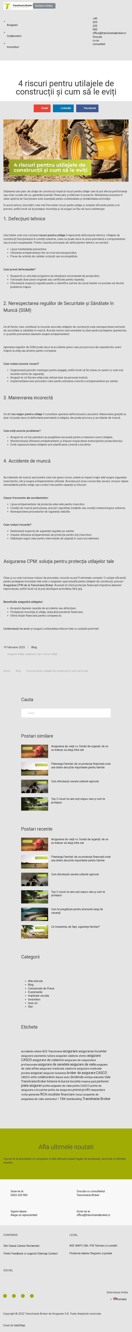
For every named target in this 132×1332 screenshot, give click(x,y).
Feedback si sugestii (24, 1253)
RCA (43, 1094)
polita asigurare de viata (57, 1085)
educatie (99, 1077)
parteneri (103, 1081)
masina (85, 1081)
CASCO (101, 1073)
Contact (53, 1253)
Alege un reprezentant (24, 1215)
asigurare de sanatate (53, 1064)
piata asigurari (31, 1086)
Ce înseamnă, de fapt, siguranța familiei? (75, 926)
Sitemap (42, 1253)
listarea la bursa (58, 1081)
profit (86, 1090)
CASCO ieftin (29, 1077)
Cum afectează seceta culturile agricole (75, 781)
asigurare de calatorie (48, 1060)
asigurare (30, 654)
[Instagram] (32, 1296)
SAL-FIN (89, 1245)
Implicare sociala (38, 995)
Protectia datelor (79, 1253)
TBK (63, 1099)
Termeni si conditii (106, 1245)
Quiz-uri (32, 1003)
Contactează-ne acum (16, 628)
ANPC (79, 1245)
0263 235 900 (19, 1195)
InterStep (19, 1325)
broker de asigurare (81, 1073)
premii (77, 1090)
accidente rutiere (31, 1051)
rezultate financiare (61, 1094)
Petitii (7, 1253)
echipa (88, 1077)
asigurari (37, 1073)
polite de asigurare (60, 1090)
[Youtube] (23, 1296)
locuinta (75, 1081)
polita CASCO (81, 1085)
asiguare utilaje (15, 654)
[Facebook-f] (14, 1296)
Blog (34, 647)
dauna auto (62, 1077)
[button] (44, 6)
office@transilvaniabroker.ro (93, 1215)
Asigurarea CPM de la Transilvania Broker (28, 585)
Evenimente (35, 992)
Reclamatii (32, 1245)
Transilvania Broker (96, 1099)
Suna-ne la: (17, 1191)
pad (93, 1081)
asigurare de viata (83, 1064)
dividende (77, 1077)
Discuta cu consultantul (91, 1191)
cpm (39, 654)
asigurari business (54, 1073)
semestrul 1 (52, 1099)
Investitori (34, 999)
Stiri (30, 1006)
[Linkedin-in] (5, 1296)
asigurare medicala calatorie (58, 1068)
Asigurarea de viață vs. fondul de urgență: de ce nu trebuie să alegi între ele (79, 748)
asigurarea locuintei (92, 1051)
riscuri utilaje (50, 654)
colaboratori (46, 1077)
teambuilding (74, 1099)
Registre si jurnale (101, 1253)
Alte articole (35, 981)
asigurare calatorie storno (71, 1055)
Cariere (21, 1245)
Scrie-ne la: (83, 1211)
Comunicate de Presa (41, 988)
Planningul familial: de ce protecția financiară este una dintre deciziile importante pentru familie (81, 765)
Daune (12, 1245)
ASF (72, 1245)
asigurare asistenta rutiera (38, 1055)
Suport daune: (19, 1211)
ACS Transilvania (52, 1051)
